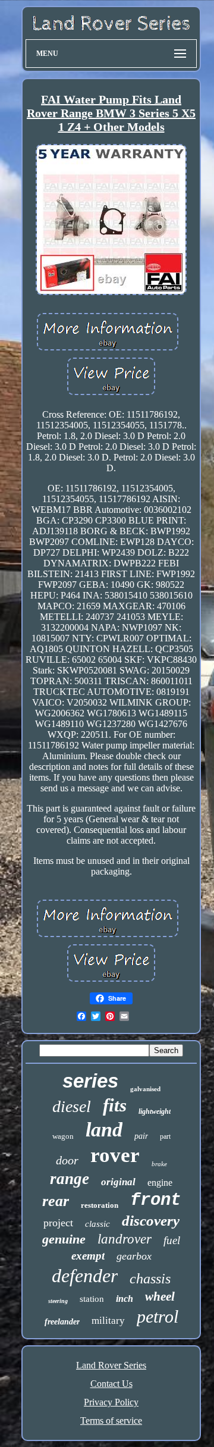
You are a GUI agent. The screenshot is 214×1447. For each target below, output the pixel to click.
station (92, 1299)
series (90, 1081)
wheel (160, 1296)
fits (115, 1105)
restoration (99, 1205)
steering (58, 1301)
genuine (64, 1239)
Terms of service (111, 1420)
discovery (151, 1221)
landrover (124, 1239)
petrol (157, 1316)
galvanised (145, 1088)
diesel (71, 1106)
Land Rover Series (111, 1365)
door (67, 1160)
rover (115, 1155)
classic (97, 1224)
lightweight (155, 1111)
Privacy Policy (111, 1402)
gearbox (134, 1256)
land (104, 1130)
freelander (62, 1321)
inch (124, 1298)
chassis (150, 1278)
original (118, 1182)
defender (85, 1275)
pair (141, 1136)
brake (159, 1163)
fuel (171, 1240)
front (155, 1200)
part (165, 1136)
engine (159, 1182)
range (69, 1179)
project (58, 1223)
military (108, 1320)
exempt (88, 1255)
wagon (63, 1136)
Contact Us (111, 1384)
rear (55, 1201)
